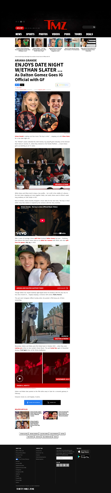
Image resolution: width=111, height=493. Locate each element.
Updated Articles (20, 465)
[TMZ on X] (18, 21)
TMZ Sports (30, 437)
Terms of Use (19, 455)
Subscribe (71, 457)
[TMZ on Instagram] (24, 21)
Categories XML (19, 471)
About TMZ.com (20, 450)
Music (55, 437)
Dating (62, 433)
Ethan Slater (23, 433)
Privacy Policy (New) (21, 452)
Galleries (18, 474)
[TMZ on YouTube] (64, 465)
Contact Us (39, 450)
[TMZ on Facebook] (16, 21)
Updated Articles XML (21, 467)
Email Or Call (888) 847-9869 (32, 28)
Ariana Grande (34, 433)
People (17, 476)
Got (20, 28)
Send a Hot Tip (39, 452)
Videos (56, 34)
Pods (67, 34)
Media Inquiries (39, 459)
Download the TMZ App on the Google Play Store (83, 457)
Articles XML (19, 463)
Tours (78, 34)
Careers (38, 455)
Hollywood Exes (47, 437)
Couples (38, 437)
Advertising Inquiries (41, 457)
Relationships (54, 433)
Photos (43, 34)
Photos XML (19, 480)
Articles (18, 461)
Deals (89, 34)
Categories (18, 469)
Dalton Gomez (44, 433)
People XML (18, 478)
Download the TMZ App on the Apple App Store (83, 451)
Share (34, 402)
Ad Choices (18, 457)
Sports (30, 34)
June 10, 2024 (23, 89)
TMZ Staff (18, 87)
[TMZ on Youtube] (21, 22)
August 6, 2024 (41, 89)
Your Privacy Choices (24, 459)
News (19, 34)
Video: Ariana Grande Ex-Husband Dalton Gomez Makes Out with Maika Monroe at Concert (26, 388)
